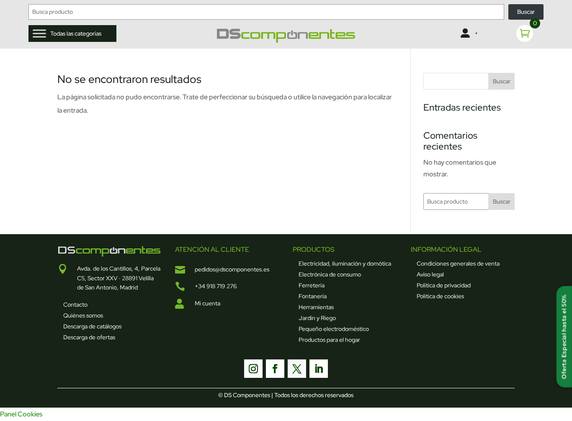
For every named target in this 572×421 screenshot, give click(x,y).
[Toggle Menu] (39, 34)
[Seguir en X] (297, 368)
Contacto (75, 304)
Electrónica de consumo (330, 274)
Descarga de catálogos (92, 326)
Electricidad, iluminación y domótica (345, 263)
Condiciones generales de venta (458, 263)
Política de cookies (440, 296)
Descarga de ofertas (89, 337)
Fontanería (313, 296)
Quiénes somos (83, 315)
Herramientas (316, 307)
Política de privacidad (444, 285)
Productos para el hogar (329, 340)
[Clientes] (468, 33)
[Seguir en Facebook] (275, 368)
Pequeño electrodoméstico (334, 329)
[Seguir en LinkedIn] (318, 368)
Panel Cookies (21, 414)
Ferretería (312, 285)
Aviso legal (430, 274)
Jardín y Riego (317, 318)
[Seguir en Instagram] (253, 368)
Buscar (526, 11)
